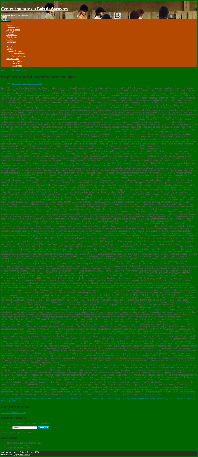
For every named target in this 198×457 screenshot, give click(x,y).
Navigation (6, 20)
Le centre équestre (14, 51)
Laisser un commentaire (32, 83)
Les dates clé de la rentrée (13, 412)
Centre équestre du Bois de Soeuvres (34, 8)
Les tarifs (10, 32)
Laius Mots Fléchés (127, 399)
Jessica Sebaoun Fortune (25, 399)
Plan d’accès (11, 37)
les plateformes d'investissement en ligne (23, 443)
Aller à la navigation (9, 2)
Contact (9, 39)
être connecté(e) (18, 423)
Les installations (13, 30)
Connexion (11, 42)
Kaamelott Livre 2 (45, 399)
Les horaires (11, 34)
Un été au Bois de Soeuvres (18, 448)
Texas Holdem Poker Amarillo (181, 399)
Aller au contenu (26, 2)
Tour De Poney (7, 399)
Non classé (16, 83)
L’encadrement (12, 27)
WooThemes (24, 455)
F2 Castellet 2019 (8, 401)
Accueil (9, 25)
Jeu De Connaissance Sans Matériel (152, 399)
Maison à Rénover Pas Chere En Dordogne (72, 399)
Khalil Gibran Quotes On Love (105, 399)
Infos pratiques (12, 58)
